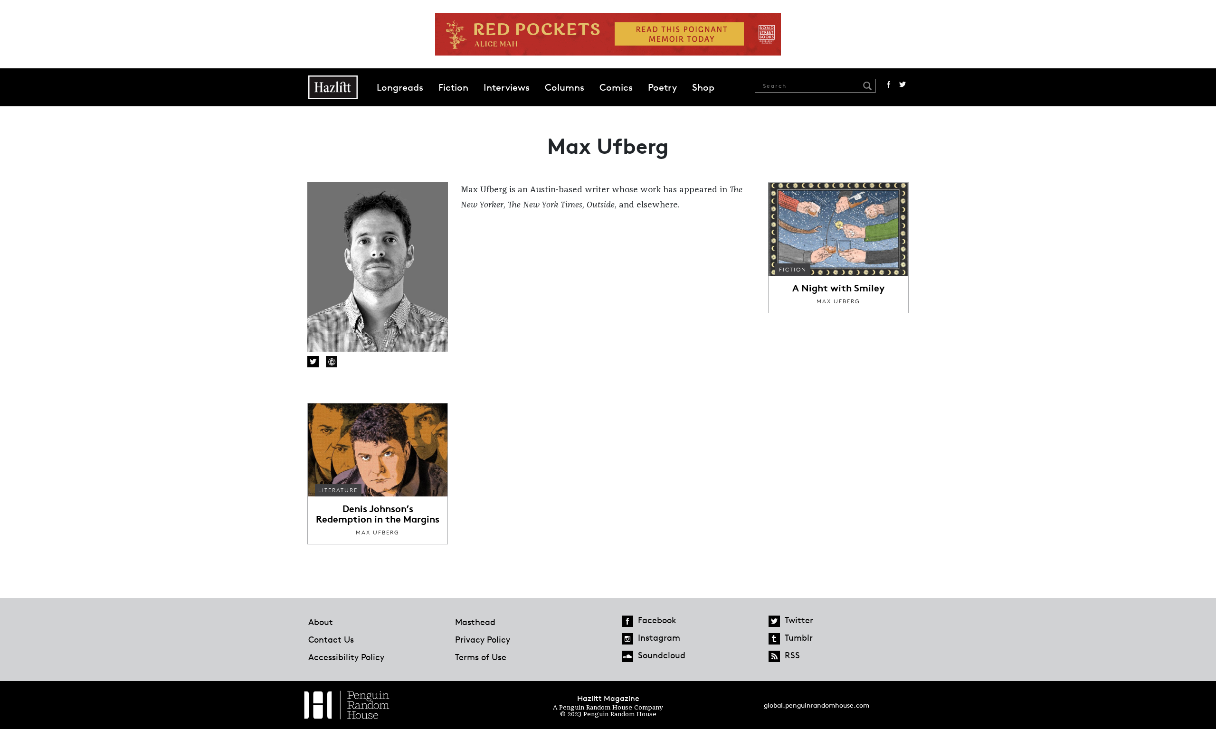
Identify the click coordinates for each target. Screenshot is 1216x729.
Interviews (507, 87)
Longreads (400, 87)
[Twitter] (774, 621)
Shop (703, 87)
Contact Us (331, 639)
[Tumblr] (774, 639)
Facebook (888, 84)
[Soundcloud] (627, 656)
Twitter (902, 84)
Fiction (453, 87)
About (320, 622)
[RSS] (774, 656)
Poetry (662, 87)
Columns (564, 87)
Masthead (475, 622)
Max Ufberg (838, 301)
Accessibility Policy (346, 657)
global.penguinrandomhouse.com (816, 705)
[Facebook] (627, 621)
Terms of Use (480, 657)
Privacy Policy (482, 639)
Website (331, 361)
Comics (616, 87)
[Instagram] (627, 639)
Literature (338, 490)
